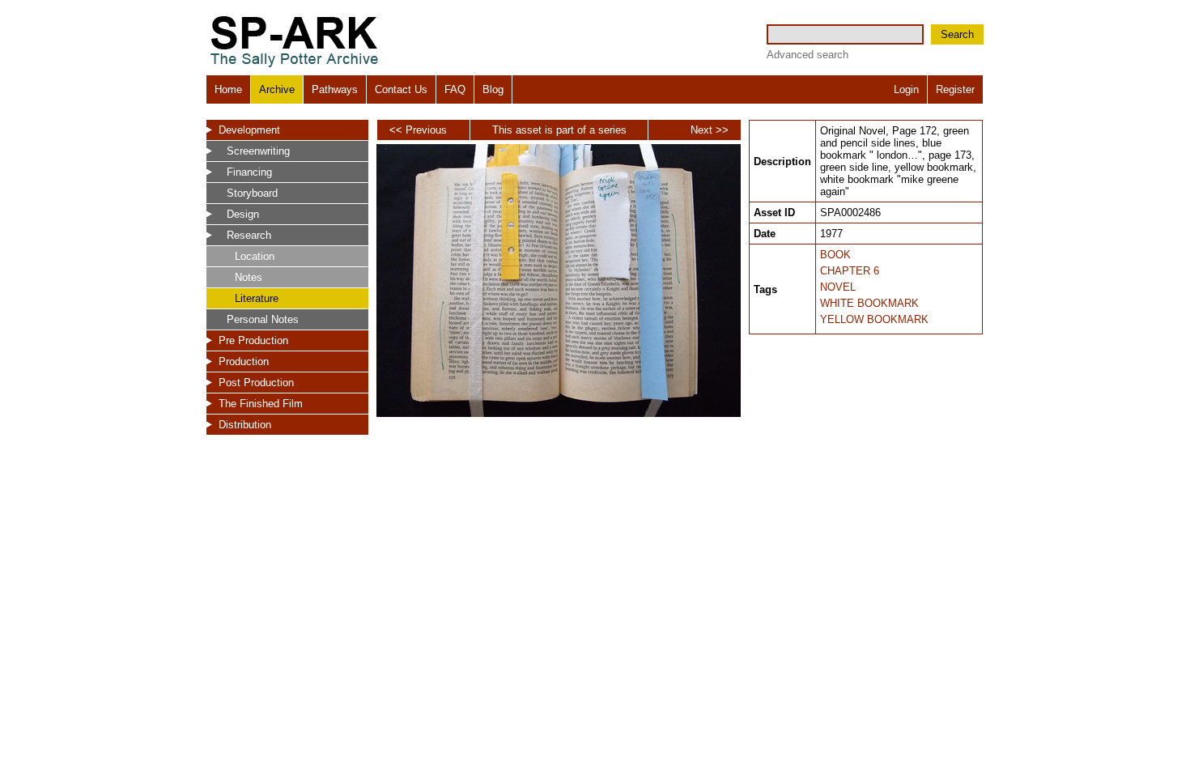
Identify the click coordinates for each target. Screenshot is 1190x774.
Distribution (245, 425)
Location (254, 256)
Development (249, 130)
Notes (248, 277)
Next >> (710, 130)
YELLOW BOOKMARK (874, 319)
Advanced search (807, 55)
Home (228, 89)
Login (906, 89)
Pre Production (253, 340)
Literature (256, 298)
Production (244, 361)
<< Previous (418, 130)
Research (249, 235)
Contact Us (401, 89)
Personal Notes (263, 319)
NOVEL (838, 287)
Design (243, 214)
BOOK (835, 255)
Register (955, 89)
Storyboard (252, 193)
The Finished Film (261, 404)
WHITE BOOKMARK (869, 303)
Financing (249, 172)
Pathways (335, 89)
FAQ (454, 89)
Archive (277, 89)
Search (957, 34)
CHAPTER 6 (849, 271)
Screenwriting (258, 151)
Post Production (256, 382)
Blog (493, 89)
